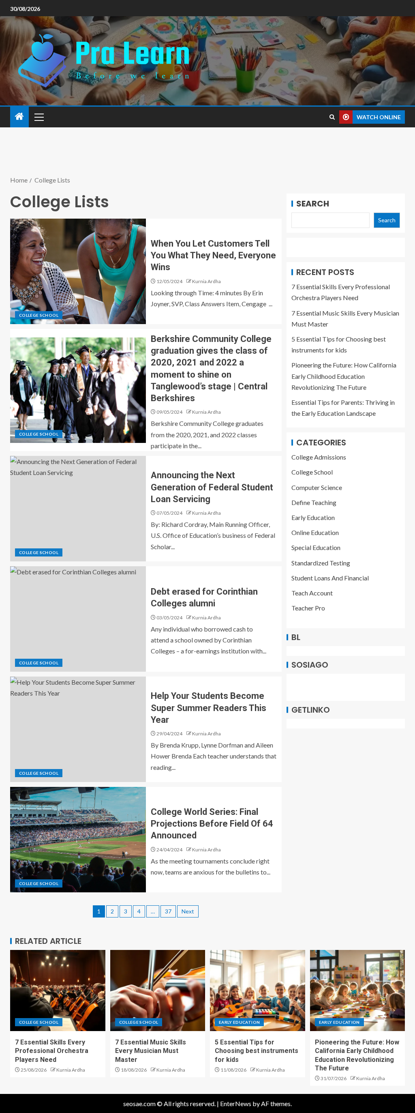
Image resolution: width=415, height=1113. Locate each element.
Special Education (315, 547)
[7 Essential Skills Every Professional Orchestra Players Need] (57, 990)
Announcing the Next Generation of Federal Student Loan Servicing (212, 487)
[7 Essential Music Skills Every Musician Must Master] (157, 990)
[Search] (332, 117)
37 (168, 911)
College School (38, 315)
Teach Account (312, 593)
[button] (38, 117)
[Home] (19, 116)
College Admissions (318, 457)
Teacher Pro (308, 608)
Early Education (313, 517)
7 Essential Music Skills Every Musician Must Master (150, 1051)
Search (312, 204)
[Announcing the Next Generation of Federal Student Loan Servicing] (78, 508)
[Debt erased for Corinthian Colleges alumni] (78, 619)
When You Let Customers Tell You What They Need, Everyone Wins (213, 255)
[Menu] (38, 117)
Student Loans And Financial (330, 578)
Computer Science (316, 487)
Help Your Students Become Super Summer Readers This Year (208, 708)
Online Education (315, 532)
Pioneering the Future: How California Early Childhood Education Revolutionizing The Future (343, 376)
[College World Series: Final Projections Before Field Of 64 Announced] (78, 839)
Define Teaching (313, 502)
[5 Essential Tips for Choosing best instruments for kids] (257, 990)
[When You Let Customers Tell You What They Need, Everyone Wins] (78, 271)
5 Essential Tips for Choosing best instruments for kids (256, 1051)
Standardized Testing (320, 563)
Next (188, 911)
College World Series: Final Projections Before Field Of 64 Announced (212, 824)
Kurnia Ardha (206, 281)
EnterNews (235, 1103)
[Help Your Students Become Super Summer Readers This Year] (78, 729)
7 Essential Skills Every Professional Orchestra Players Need (51, 1051)
